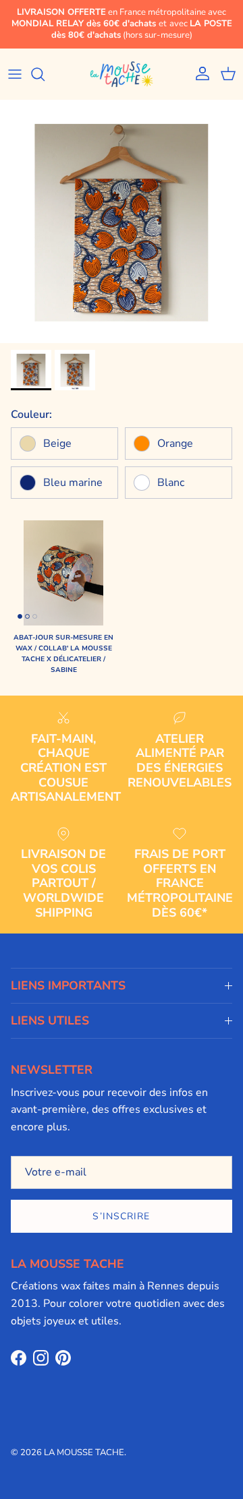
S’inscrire (121, 1216)
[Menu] (15, 74)
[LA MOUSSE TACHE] (121, 74)
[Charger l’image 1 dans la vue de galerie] (121, 221)
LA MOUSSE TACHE (84, 1452)
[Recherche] (44, 74)
